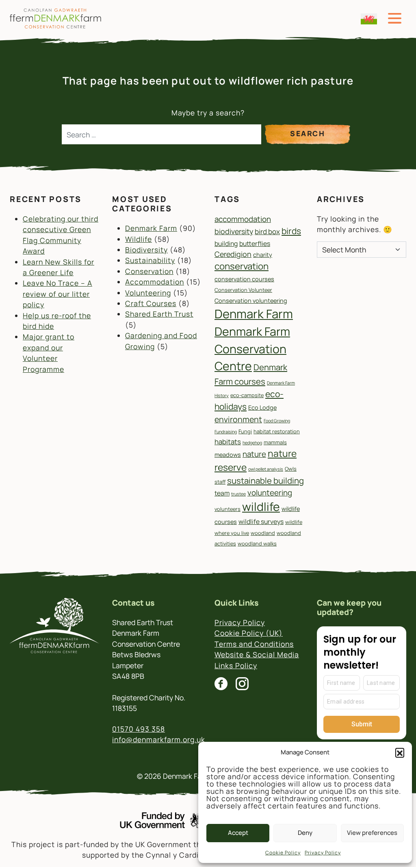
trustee (238, 494)
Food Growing (277, 421)
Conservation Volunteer (243, 289)
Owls (291, 468)
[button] (400, 752)
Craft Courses (150, 303)
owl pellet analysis (265, 469)
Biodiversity (146, 249)
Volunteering (148, 293)
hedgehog (252, 442)
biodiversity (233, 231)
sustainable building (265, 480)
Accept (238, 832)
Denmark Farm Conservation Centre (252, 349)
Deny (305, 832)
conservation (241, 266)
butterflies (254, 243)
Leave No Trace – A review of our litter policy (57, 293)
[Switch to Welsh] (369, 18)
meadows (227, 454)
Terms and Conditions (254, 644)
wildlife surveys (261, 521)
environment (238, 419)
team (222, 493)
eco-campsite (247, 395)
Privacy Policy (323, 852)
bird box (267, 231)
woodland (263, 533)
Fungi (245, 431)
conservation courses (244, 279)
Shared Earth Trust (159, 314)
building (226, 243)
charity (262, 255)
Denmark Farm (151, 228)
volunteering (269, 492)
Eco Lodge (262, 407)
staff (219, 481)
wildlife (261, 507)
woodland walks (257, 543)
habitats (227, 441)
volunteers (227, 509)
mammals (275, 442)
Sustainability (150, 260)
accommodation (242, 219)
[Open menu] (394, 18)
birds (291, 231)
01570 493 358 (138, 729)
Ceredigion (232, 254)
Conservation (149, 271)
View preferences (372, 832)
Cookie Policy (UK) (248, 633)
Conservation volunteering (250, 300)
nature (254, 454)
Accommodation (154, 282)
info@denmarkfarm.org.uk (158, 739)
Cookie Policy (283, 852)
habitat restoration (277, 431)
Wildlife (138, 239)
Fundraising (225, 432)
